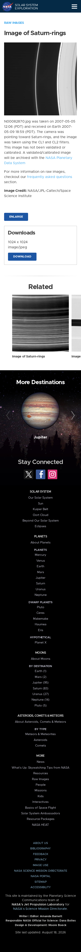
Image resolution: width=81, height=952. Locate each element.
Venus (40, 560)
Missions (41, 790)
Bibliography (40, 848)
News (40, 761)
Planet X (40, 642)
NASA (6, 6)
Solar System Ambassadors (40, 813)
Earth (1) (40, 671)
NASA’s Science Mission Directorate (40, 908)
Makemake (40, 618)
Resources (40, 773)
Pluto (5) (41, 705)
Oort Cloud (40, 515)
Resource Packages (40, 819)
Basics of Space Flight (40, 807)
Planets (40, 536)
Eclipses (40, 526)
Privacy (41, 859)
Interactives (40, 801)
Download (22, 256)
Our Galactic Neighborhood (24, 16)
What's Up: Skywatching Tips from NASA (40, 767)
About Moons (40, 658)
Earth (40, 566)
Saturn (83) (40, 688)
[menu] (74, 6)
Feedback (40, 854)
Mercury (40, 554)
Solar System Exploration (24, 6)
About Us (40, 843)
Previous (8, 415)
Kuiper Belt (40, 509)
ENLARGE (16, 216)
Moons (40, 652)
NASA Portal (41, 876)
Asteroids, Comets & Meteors (40, 715)
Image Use (40, 865)
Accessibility (40, 887)
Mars (40, 572)
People (41, 784)
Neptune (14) (40, 699)
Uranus (41, 589)
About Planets (40, 542)
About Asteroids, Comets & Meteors (40, 721)
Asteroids (40, 740)
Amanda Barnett (51, 916)
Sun (40, 503)
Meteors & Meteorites (40, 734)
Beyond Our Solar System (40, 520)
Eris (40, 630)
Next (72, 415)
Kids (41, 796)
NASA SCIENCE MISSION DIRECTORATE (40, 871)
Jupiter (40, 437)
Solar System (40, 491)
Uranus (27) (40, 694)
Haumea (40, 624)
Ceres (40, 612)
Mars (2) (40, 677)
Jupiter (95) (40, 682)
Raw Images (14, 22)
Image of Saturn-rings (28, 356)
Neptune (41, 594)
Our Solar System (40, 497)
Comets (40, 745)
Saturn (40, 583)
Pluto (40, 607)
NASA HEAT (40, 824)
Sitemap (41, 882)
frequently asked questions (49, 177)
